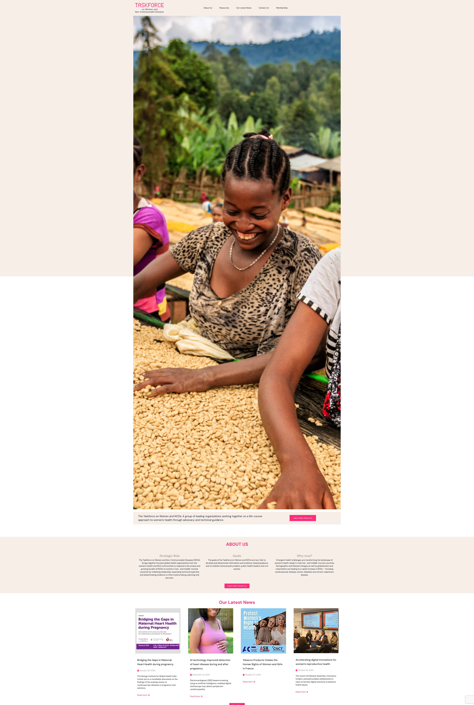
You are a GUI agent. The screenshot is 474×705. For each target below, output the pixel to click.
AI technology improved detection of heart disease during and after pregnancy (210, 664)
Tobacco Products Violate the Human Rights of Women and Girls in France (262, 664)
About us (208, 8)
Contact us (264, 8)
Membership (282, 8)
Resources (224, 8)
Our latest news (243, 8)
